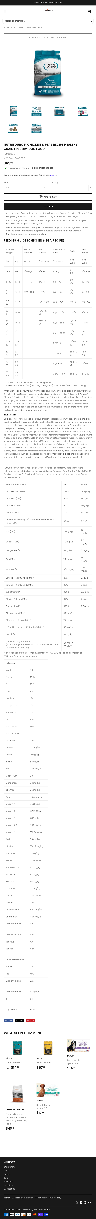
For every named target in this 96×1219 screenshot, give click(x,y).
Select (7, 182)
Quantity (54, 182)
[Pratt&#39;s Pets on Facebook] (81, 1202)
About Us (8, 1181)
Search (7, 1198)
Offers (7, 1170)
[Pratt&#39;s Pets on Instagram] (85, 1202)
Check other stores (42, 168)
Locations (8, 1185)
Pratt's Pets (15, 1209)
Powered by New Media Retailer (36, 1209)
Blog (6, 1178)
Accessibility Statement (22, 1198)
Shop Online (10, 1166)
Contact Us (9, 1189)
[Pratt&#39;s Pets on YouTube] (89, 1202)
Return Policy (41, 1198)
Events (7, 1174)
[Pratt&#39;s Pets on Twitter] (77, 1202)
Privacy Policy (55, 1198)
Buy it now (48, 206)
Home (6, 27)
